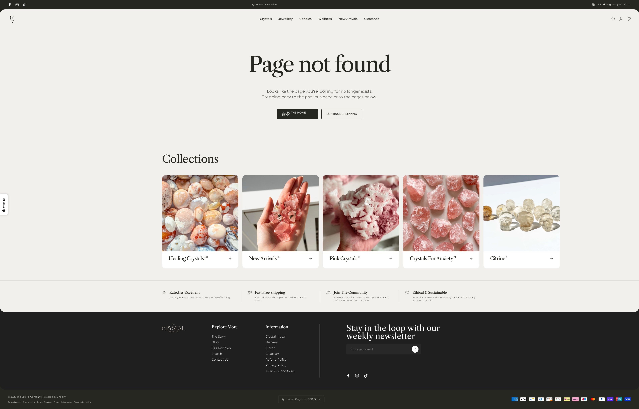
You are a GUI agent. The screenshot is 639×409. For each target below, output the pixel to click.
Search (217, 354)
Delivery (271, 342)
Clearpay (272, 354)
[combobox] (611, 4)
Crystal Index (275, 336)
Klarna (270, 348)
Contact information (63, 402)
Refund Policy (275, 359)
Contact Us (220, 359)
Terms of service (44, 402)
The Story (219, 336)
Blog (215, 342)
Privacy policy (29, 402)
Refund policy (14, 402)
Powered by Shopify (54, 396)
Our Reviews (221, 348)
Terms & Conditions (280, 371)
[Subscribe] (415, 349)
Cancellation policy (82, 402)
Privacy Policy (275, 365)
